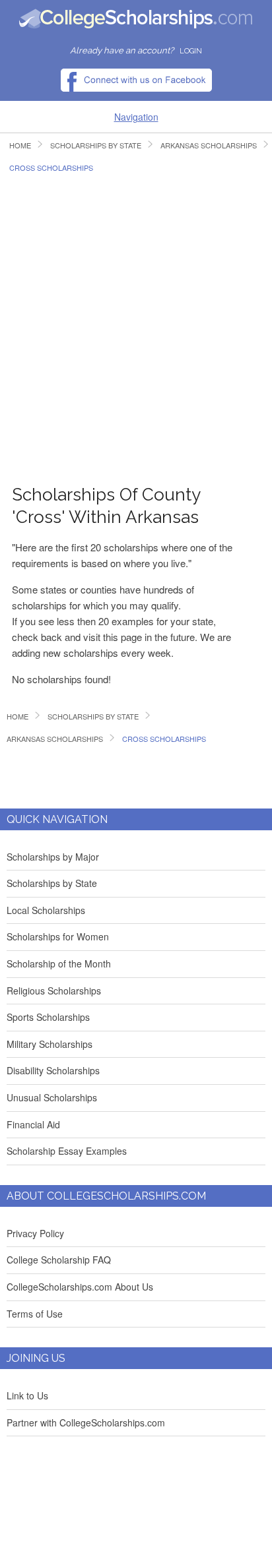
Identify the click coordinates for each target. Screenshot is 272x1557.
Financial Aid (33, 1124)
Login (191, 51)
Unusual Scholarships (52, 1097)
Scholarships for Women (58, 936)
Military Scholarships (49, 1044)
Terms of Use (35, 1313)
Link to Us (27, 1395)
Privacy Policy (35, 1233)
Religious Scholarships (54, 990)
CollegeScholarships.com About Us (80, 1286)
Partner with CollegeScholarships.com (86, 1422)
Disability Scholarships (53, 1070)
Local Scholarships (46, 910)
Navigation (136, 116)
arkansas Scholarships (55, 739)
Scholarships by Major (53, 856)
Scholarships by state (95, 145)
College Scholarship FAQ (59, 1259)
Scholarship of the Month (59, 963)
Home (20, 145)
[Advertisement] (136, 322)
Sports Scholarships (48, 1016)
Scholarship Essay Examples (67, 1150)
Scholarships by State (52, 883)
